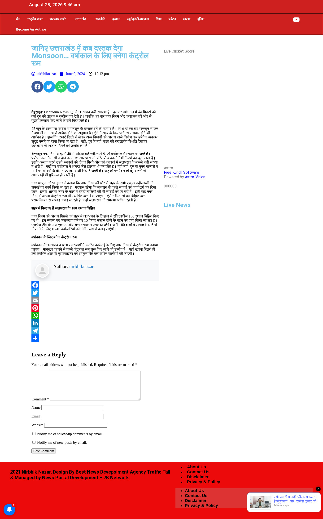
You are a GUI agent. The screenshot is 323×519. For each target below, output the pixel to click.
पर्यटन (172, 19)
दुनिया (200, 19)
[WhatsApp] (95, 315)
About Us (196, 467)
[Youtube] (296, 20)
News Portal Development (70, 477)
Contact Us (198, 472)
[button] (59, 19)
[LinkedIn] (95, 323)
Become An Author (31, 29)
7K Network (116, 477)
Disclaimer (198, 477)
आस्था (186, 19)
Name (35, 407)
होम (18, 19)
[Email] (95, 300)
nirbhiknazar (81, 266)
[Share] (95, 338)
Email (35, 416)
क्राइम (116, 19)
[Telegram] (95, 330)
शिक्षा (159, 19)
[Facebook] (37, 87)
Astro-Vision (195, 177)
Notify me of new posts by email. (62, 442)
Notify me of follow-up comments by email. (70, 434)
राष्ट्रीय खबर (35, 19)
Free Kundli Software (181, 172)
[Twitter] (95, 293)
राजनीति (100, 19)
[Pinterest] (95, 308)
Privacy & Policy (203, 481)
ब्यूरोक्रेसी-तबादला (138, 19)
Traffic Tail (158, 472)
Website (37, 425)
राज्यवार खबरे (58, 19)
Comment (40, 399)
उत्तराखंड (80, 19)
